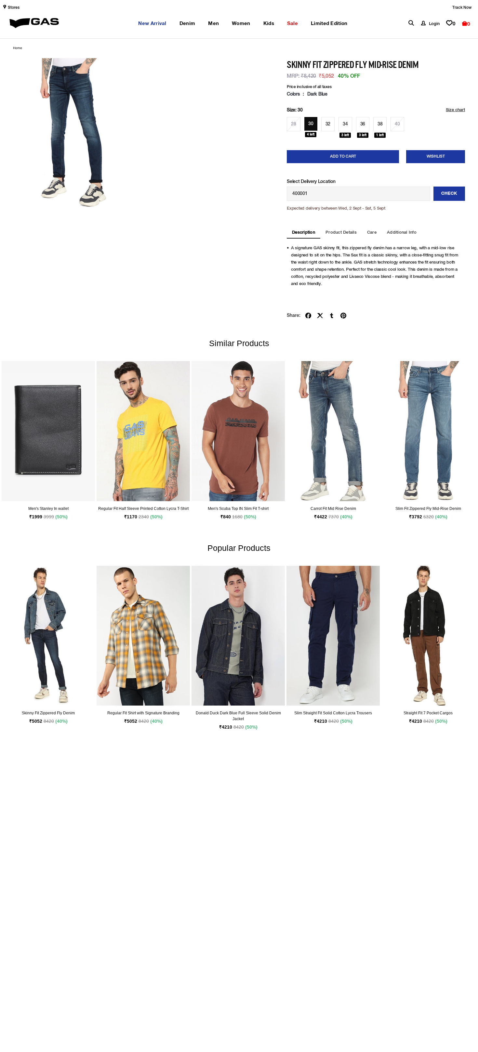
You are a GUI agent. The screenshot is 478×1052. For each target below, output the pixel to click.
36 (362, 124)
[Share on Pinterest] (343, 315)
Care (372, 232)
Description (303, 232)
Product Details (341, 232)
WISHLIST (436, 157)
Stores (14, 8)
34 (345, 124)
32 (327, 124)
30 (310, 124)
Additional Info (402, 232)
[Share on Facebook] (308, 315)
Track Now (461, 8)
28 (293, 124)
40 (397, 124)
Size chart (455, 110)
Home (17, 48)
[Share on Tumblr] (332, 315)
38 (380, 124)
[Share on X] (320, 315)
